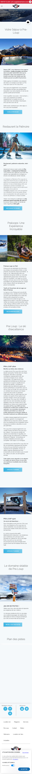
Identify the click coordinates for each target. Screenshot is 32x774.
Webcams (7, 734)
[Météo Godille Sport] (22, 709)
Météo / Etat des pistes (13, 624)
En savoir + (15, 759)
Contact (14, 728)
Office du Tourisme (13, 469)
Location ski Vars (18, 734)
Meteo (22, 728)
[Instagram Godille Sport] (10, 713)
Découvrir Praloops (13, 311)
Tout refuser (25, 752)
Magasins (17, 722)
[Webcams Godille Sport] (27, 709)
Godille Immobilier (16, 71)
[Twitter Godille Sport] (10, 709)
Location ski (7, 722)
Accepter (24, 769)
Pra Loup (6, 728)
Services (25, 722)
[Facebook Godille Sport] (5, 709)
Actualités (6, 740)
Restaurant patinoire (13, 208)
